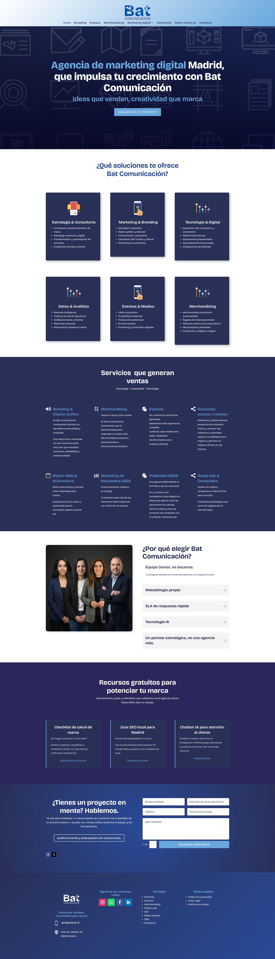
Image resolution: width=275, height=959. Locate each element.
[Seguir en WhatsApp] (111, 902)
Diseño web (150, 908)
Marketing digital (139, 22)
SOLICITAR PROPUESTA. (194, 844)
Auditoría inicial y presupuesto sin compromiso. (89, 838)
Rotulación (164, 22)
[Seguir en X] (54, 854)
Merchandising (114, 22)
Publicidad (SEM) (163, 475)
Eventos (95, 22)
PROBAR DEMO (202, 758)
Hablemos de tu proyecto (137, 112)
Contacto (205, 22)
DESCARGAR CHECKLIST (73, 760)
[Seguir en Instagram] (102, 902)
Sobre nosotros (185, 22)
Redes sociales (152, 915)
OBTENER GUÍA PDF (137, 760)
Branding (80, 22)
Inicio (67, 22)
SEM (146, 919)
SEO (146, 911)
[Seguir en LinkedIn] (128, 902)
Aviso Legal (194, 900)
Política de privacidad (200, 897)
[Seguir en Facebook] (48, 854)
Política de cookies (198, 904)
